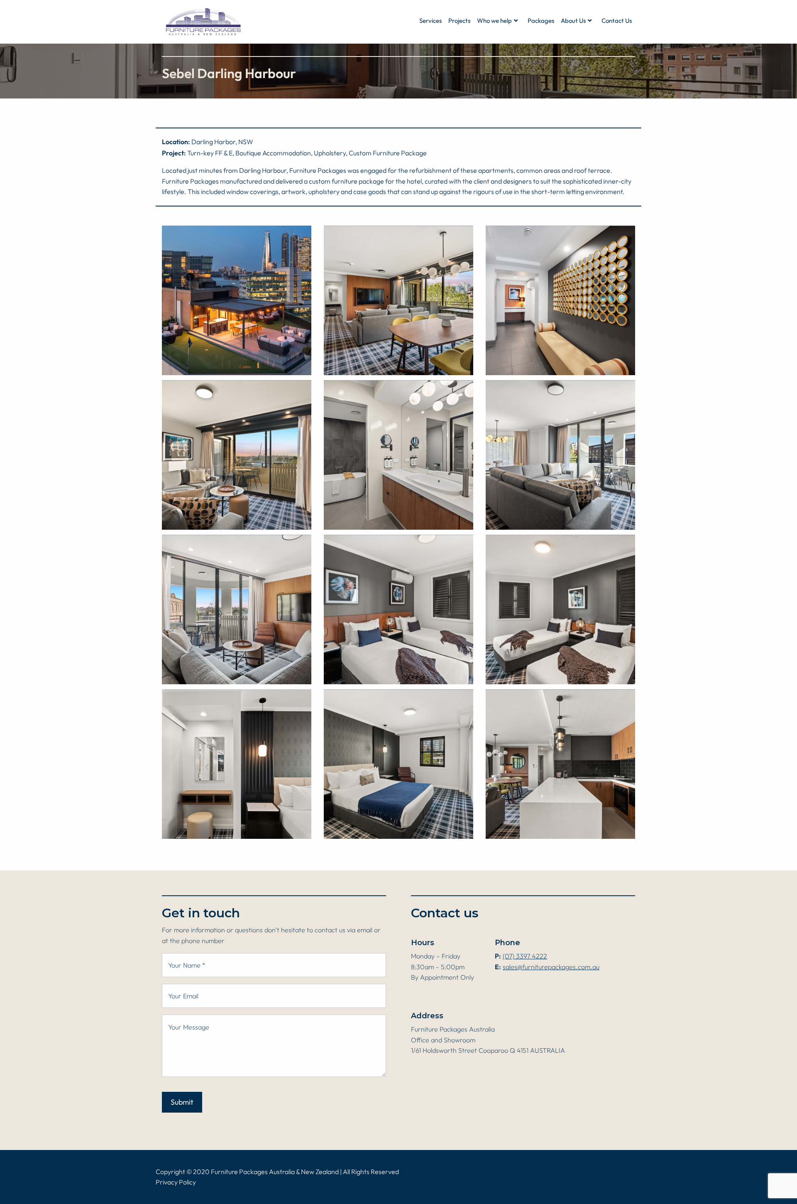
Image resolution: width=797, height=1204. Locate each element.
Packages (541, 21)
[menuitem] (430, 21)
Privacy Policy (176, 1182)
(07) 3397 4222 (525, 956)
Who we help (494, 21)
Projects (459, 21)
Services (430, 21)
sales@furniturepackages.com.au (551, 967)
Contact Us (616, 21)
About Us (573, 21)
